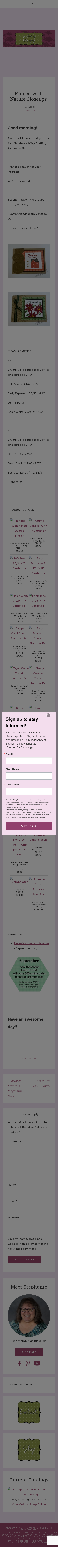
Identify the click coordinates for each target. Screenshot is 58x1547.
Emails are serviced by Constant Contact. (28, 817)
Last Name (12, 784)
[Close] (48, 715)
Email (9, 754)
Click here (29, 825)
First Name (12, 769)
